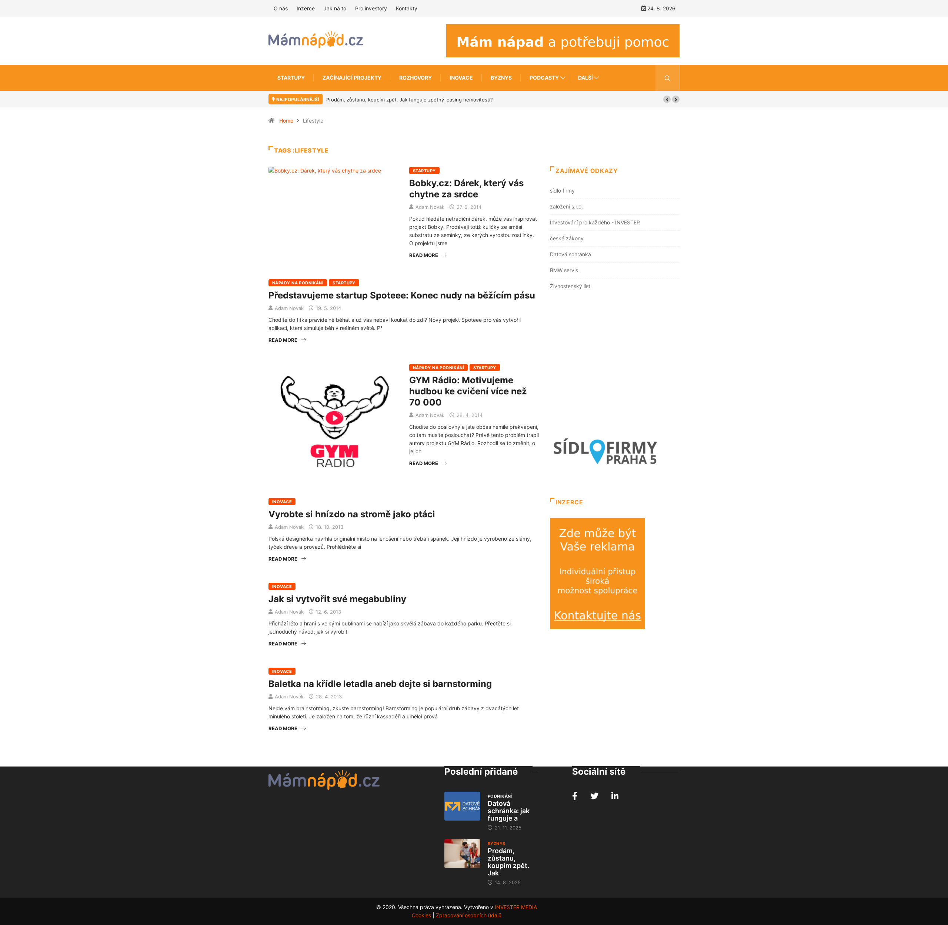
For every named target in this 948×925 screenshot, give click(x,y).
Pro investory (371, 8)
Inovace (461, 77)
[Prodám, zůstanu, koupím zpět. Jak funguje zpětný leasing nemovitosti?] (462, 853)
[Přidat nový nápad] (563, 40)
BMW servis (564, 270)
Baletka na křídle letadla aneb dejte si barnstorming (380, 683)
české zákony (567, 238)
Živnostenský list (570, 286)
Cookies (421, 915)
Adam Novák (429, 207)
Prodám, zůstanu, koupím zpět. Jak (508, 862)
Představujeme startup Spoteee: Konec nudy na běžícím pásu (401, 295)
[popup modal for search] (667, 78)
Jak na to (335, 8)
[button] (667, 99)
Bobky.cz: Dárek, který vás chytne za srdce (466, 189)
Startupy (291, 77)
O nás (281, 8)
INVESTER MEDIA (516, 907)
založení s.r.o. (566, 206)
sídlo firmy (562, 190)
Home (286, 120)
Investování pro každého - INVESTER (595, 222)
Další (585, 77)
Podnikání (500, 796)
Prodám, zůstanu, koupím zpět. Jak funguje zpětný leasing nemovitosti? (409, 100)
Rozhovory (415, 77)
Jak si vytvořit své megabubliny (337, 599)
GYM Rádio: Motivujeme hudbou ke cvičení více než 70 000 (468, 391)
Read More (423, 255)
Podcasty (544, 77)
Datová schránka (570, 254)
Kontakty (406, 8)
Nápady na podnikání (297, 282)
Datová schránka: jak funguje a (509, 810)
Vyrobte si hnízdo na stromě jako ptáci (351, 514)
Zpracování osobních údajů (468, 915)
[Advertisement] (615, 364)
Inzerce (306, 8)
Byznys (501, 77)
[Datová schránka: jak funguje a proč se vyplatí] (462, 806)
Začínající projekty (352, 77)
